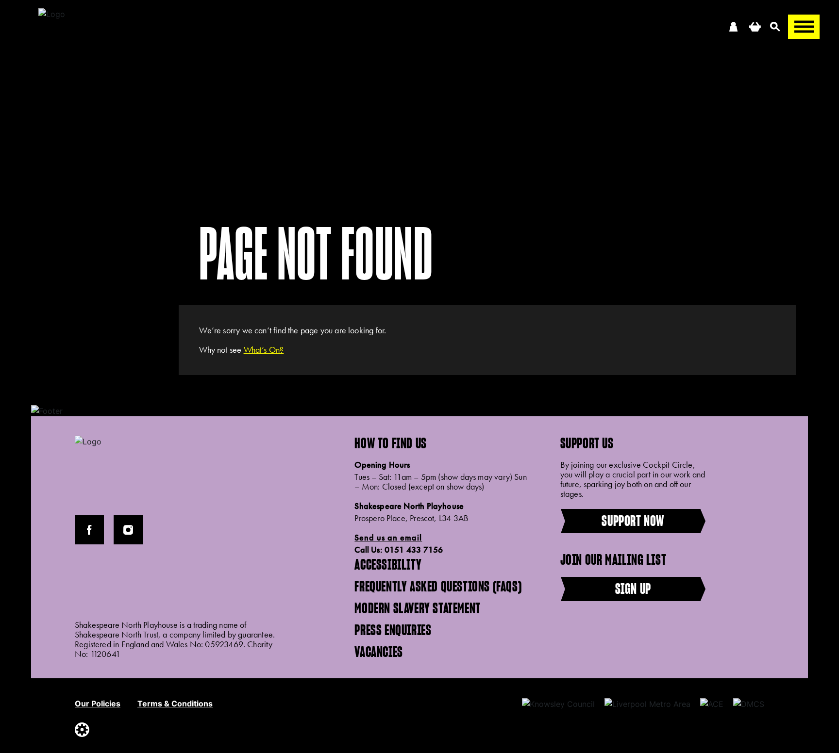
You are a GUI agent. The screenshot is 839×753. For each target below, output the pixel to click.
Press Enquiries (392, 630)
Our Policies (97, 703)
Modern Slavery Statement (417, 608)
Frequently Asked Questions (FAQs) (437, 586)
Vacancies (378, 651)
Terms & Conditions (175, 703)
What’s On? (264, 349)
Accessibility (387, 564)
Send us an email (388, 537)
